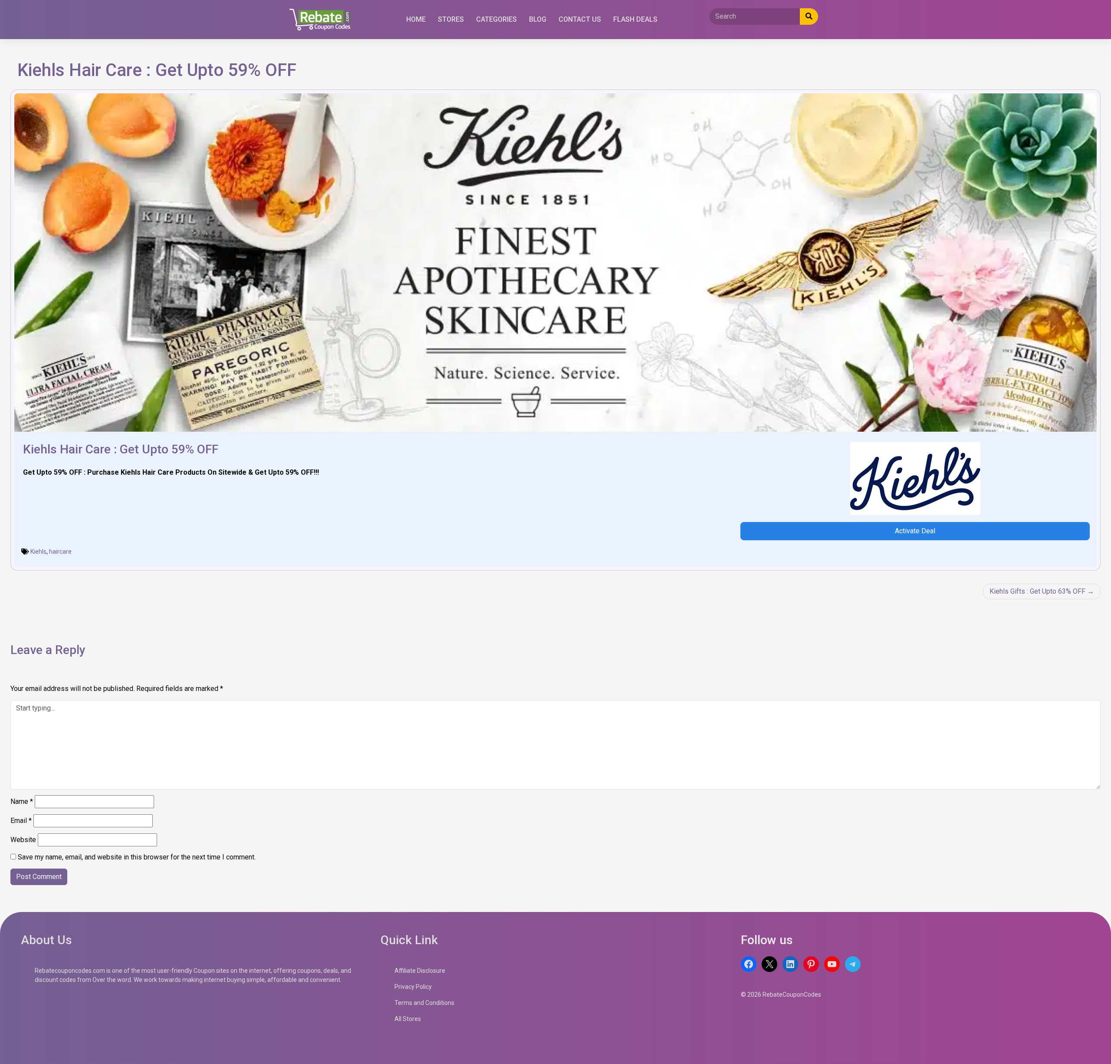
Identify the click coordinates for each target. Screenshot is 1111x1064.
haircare (60, 551)
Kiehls (38, 551)
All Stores (407, 1018)
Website (23, 840)
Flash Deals (635, 19)
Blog (537, 19)
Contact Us (580, 19)
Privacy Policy (413, 986)
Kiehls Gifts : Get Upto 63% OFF (1037, 591)
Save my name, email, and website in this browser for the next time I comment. (137, 857)
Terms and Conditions (424, 1002)
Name (21, 801)
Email (21, 820)
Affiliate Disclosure (419, 970)
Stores (451, 19)
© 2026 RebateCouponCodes (781, 994)
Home (416, 19)
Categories (496, 19)
